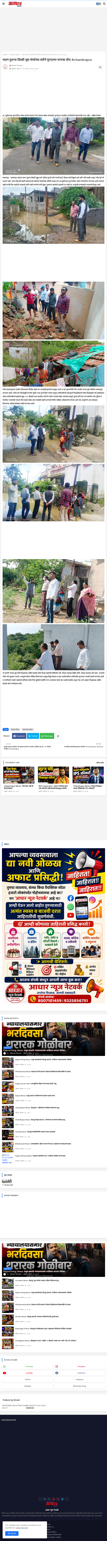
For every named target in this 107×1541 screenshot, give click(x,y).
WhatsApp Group (79, 1386)
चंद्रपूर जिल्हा (15, 729)
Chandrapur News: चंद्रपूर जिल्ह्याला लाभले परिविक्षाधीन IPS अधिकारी (87, 787)
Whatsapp (48, 736)
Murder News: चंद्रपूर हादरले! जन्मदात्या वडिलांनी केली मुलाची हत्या (36, 1317)
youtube (29, 1373)
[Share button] (58, 736)
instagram (81, 1366)
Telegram (27, 1386)
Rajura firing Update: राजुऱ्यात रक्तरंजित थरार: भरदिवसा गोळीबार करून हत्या (40, 1156)
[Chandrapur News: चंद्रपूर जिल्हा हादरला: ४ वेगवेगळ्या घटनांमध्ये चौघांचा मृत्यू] (8, 1123)
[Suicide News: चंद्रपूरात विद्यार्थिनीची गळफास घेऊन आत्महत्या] (8, 1135)
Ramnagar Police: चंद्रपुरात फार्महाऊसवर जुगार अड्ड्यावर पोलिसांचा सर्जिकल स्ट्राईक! (43, 1329)
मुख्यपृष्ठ (5, 55)
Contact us (50, 1527)
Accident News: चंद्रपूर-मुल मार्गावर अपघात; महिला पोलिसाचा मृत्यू (37, 1280)
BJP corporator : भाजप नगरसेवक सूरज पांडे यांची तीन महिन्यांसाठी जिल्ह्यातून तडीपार (53, 787)
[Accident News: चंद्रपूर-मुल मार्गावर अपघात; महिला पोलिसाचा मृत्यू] (8, 1283)
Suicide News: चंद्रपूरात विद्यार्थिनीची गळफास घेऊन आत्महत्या (35, 1132)
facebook (81, 1373)
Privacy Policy (51, 1532)
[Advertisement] (53, 29)
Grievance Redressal (53, 1535)
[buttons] (40, 1499)
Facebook (20, 736)
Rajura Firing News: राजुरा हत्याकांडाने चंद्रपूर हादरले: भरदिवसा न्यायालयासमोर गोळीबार (43, 1060)
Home (48, 1524)
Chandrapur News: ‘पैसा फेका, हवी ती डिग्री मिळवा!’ (18, 787)
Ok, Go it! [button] (12, 1533)
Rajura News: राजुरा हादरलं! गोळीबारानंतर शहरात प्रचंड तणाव (35, 1096)
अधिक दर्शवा (100, 763)
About (48, 1529)
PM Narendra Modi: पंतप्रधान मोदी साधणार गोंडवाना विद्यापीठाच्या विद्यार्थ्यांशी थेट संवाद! (43, 1072)
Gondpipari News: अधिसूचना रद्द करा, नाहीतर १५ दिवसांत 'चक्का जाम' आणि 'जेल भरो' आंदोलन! (45, 1341)
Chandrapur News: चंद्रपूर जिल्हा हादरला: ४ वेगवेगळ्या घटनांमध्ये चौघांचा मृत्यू (40, 1120)
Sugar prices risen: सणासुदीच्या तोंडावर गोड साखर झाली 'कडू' (36, 1084)
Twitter (34, 736)
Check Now (20, 1528)
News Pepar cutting (53, 1537)
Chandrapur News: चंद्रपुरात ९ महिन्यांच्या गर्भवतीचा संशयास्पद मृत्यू (37, 1108)
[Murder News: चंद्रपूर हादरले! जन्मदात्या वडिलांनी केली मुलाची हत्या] (8, 1320)
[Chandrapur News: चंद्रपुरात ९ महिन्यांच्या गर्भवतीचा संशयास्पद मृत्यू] (8, 1111)
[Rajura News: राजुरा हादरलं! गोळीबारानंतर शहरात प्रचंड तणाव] (8, 1099)
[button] (98, 3)
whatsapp (29, 1366)
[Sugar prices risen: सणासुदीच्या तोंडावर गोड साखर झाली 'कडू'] (8, 1087)
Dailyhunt (79, 1379)
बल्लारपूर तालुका (15, 55)
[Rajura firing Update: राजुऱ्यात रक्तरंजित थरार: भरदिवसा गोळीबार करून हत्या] (8, 1159)
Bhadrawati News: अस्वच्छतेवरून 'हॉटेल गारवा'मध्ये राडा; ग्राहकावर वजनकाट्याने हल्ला (43, 1144)
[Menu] (3, 3)
